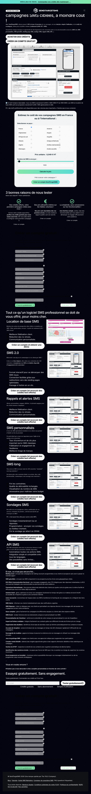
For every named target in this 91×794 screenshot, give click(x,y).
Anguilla (49, 137)
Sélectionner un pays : (25, 123)
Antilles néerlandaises (53, 145)
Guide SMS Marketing (25, 780)
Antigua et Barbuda (53, 141)
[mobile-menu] (83, 10)
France (21, 129)
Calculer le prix (45, 172)
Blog (9, 780)
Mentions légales (27, 785)
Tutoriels (14, 780)
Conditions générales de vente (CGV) (46, 785)
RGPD (81, 785)
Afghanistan (22, 133)
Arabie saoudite (52, 149)
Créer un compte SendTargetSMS (45, 182)
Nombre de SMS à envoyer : (27, 159)
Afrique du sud (23, 137)
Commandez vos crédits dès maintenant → (54, 2)
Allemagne (22, 149)
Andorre (49, 129)
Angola (49, 133)
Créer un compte (19, 224)
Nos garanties (23, 787)
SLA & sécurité (12, 787)
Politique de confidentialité (69, 785)
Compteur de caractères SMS (43, 780)
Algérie (21, 145)
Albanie (21, 141)
